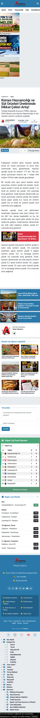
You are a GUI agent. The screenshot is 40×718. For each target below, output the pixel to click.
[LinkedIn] (23, 588)
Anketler (10, 682)
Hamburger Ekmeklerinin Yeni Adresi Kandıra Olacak (10, 392)
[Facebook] (9, 588)
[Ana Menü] (2, 4)
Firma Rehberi (12, 672)
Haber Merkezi (18, 329)
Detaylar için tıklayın (20, 490)
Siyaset (19, 623)
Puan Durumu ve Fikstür (9, 609)
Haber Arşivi (27, 614)
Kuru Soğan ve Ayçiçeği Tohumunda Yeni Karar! (28, 357)
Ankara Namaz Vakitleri (9, 603)
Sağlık (14, 623)
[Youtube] (27, 588)
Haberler (4, 96)
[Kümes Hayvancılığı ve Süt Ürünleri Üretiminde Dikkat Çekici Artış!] (20, 136)
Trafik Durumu (27, 602)
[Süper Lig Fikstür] (37, 497)
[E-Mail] (14, 333)
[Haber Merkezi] (6, 330)
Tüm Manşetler (28, 608)
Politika (25, 623)
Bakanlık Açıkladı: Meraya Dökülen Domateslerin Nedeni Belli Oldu (10, 374)
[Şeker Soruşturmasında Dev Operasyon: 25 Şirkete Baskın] (29, 366)
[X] (12, 588)
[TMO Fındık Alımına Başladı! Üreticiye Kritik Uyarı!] (10, 350)
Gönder (5, 429)
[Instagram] (20, 588)
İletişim (9, 687)
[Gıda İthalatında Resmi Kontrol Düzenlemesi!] (29, 385)
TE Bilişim (25, 629)
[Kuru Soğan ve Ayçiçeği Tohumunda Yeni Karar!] (29, 350)
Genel (3, 10)
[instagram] (21, 635)
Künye (9, 685)
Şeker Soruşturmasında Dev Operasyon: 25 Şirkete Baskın (29, 374)
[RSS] (30, 588)
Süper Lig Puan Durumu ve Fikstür (22, 702)
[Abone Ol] (33, 151)
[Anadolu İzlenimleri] (20, 4)
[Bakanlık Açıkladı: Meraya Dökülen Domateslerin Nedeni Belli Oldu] (10, 366)
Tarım (10, 10)
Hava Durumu (27, 598)
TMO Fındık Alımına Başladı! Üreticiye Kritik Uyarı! (10, 357)
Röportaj (10, 677)
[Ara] (38, 4)
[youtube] (28, 635)
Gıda (27, 10)
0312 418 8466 (21, 577)
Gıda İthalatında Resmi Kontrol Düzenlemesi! (28, 392)
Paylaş (6, 150)
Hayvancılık (19, 10)
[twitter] (15, 635)
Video (9, 667)
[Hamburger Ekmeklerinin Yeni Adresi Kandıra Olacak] (10, 385)
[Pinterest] (16, 588)
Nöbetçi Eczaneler (11, 598)
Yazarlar (10, 670)
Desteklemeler (31, 621)
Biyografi (10, 680)
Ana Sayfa (10, 640)
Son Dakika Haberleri (12, 614)
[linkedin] (35, 635)
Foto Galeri (11, 665)
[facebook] (8, 635)
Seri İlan (10, 675)
